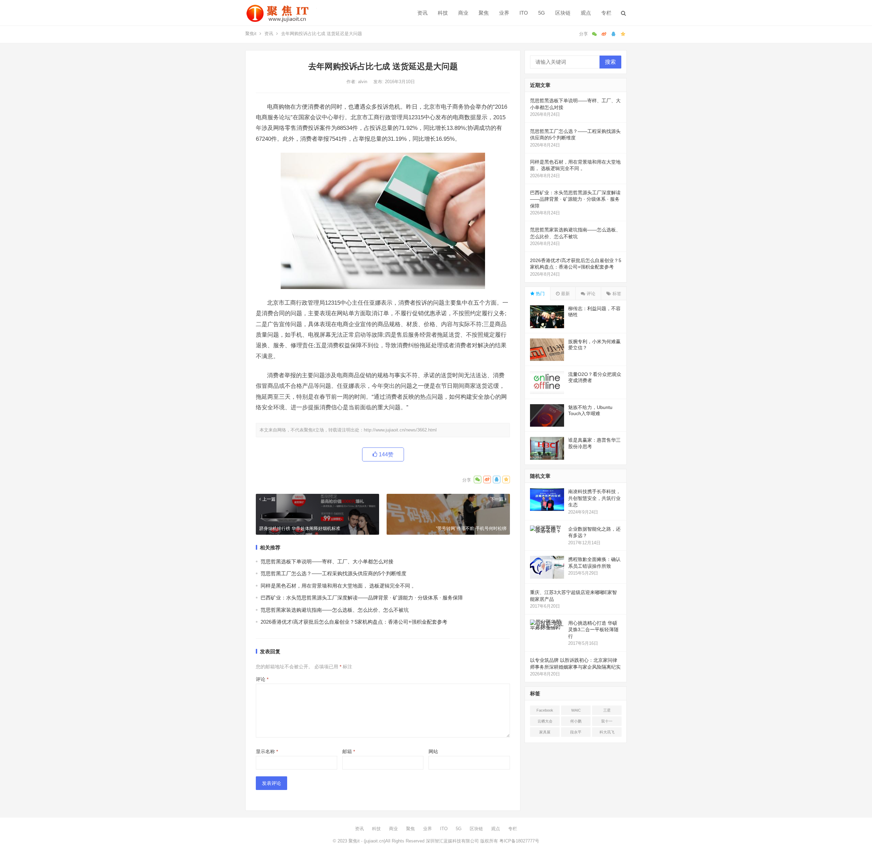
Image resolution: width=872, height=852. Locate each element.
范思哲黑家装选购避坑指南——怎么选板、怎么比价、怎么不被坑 (335, 610)
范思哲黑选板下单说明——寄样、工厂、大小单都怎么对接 (327, 561)
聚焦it (250, 33)
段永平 (575, 732)
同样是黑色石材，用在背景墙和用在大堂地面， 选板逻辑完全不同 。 (339, 586)
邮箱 (348, 751)
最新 (565, 293)
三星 (607, 710)
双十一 (606, 721)
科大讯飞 (607, 732)
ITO (523, 13)
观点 (586, 13)
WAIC (576, 710)
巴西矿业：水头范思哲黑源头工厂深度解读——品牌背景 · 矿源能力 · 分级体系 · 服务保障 (362, 597)
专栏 (606, 13)
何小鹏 (575, 721)
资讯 (422, 13)
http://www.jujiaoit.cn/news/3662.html (400, 429)
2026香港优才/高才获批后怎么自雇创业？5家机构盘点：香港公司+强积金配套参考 (354, 622)
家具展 (544, 732)
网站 (433, 751)
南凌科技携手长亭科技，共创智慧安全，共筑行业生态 (594, 498)
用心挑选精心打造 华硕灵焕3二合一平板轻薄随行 (593, 629)
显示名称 (267, 751)
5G (541, 13)
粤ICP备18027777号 (519, 840)
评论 (262, 679)
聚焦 (484, 13)
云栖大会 (545, 721)
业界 (504, 13)
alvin (363, 81)
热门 (539, 293)
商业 (463, 13)
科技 (443, 13)
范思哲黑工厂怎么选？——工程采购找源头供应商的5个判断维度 (333, 573)
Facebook (544, 710)
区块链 (563, 13)
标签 (616, 293)
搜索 (610, 62)
